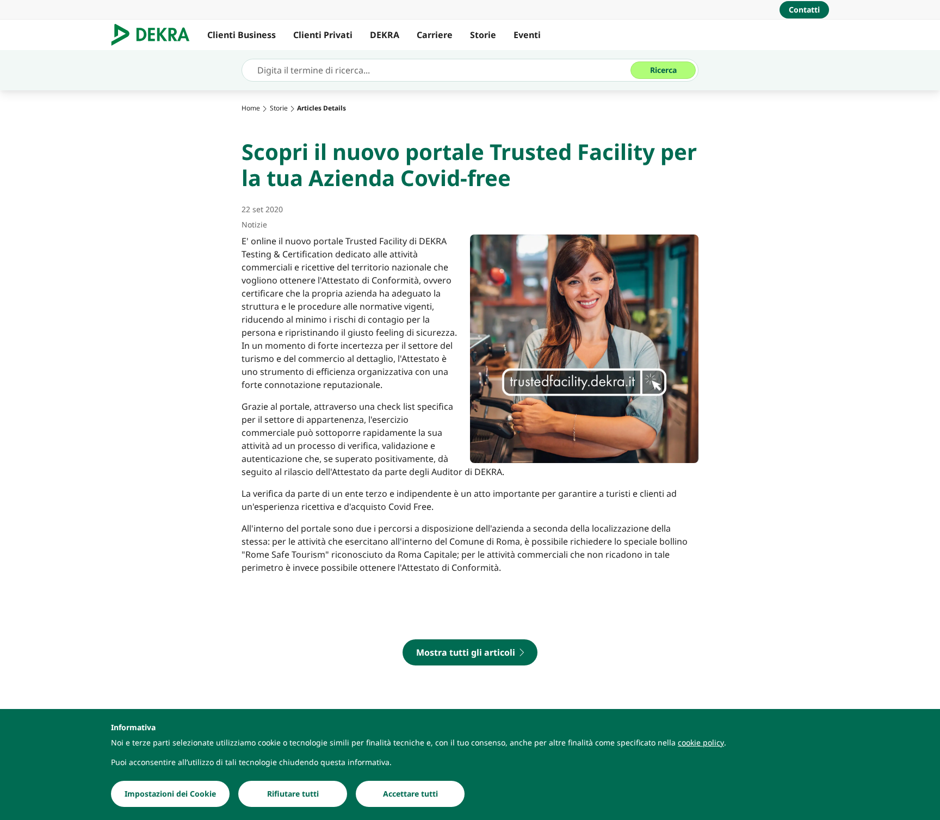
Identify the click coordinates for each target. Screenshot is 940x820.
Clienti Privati (322, 35)
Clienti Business (241, 35)
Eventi (527, 35)
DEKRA (384, 35)
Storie (483, 35)
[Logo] (155, 35)
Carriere (435, 35)
